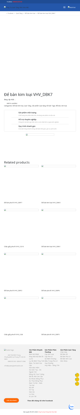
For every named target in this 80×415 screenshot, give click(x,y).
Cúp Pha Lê (48, 357)
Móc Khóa (63, 361)
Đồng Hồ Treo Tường (36, 374)
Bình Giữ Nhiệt (34, 354)
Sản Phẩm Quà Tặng (68, 350)
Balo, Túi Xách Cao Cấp (35, 364)
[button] (65, 7)
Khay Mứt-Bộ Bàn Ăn (36, 357)
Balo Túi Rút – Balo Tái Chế (35, 384)
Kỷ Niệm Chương (50, 359)
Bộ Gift (31, 387)
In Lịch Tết (32, 396)
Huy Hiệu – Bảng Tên (52, 365)
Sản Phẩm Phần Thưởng (50, 351)
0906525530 (17, 2)
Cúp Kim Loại (49, 354)
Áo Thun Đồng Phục (36, 381)
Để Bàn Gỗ (64, 354)
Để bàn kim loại (18, 106)
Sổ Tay (31, 390)
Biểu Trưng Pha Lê (51, 361)
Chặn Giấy (63, 352)
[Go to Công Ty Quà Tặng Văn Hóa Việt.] (4, 13)
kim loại (64, 106)
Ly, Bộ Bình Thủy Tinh (36, 361)
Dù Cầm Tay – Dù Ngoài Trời (35, 371)
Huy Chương (49, 363)
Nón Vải (31, 392)
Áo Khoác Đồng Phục (36, 379)
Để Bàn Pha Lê (65, 357)
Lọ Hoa (31, 394)
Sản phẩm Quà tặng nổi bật (41, 106)
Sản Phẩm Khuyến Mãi (35, 351)
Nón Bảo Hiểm (34, 368)
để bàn (58, 106)
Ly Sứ (31, 359)
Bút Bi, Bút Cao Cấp (36, 376)
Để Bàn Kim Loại (66, 359)
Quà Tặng (27, 106)
